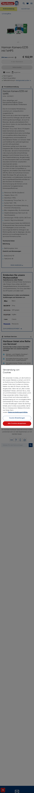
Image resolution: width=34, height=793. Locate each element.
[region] (17, 396)
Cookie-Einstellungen (17, 418)
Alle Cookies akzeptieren (17, 423)
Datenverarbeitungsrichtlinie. (18, 412)
